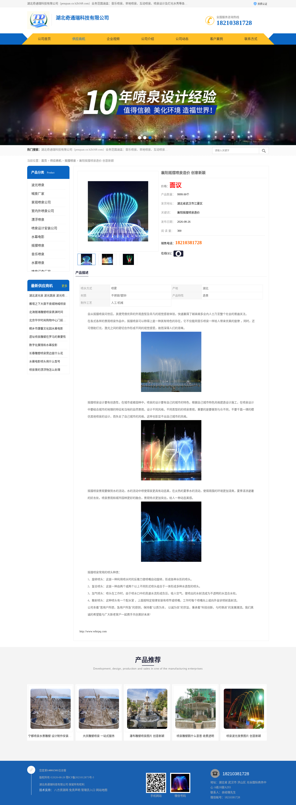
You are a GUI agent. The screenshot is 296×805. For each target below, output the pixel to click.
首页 (44, 160)
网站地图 (101, 790)
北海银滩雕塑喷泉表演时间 (46, 312)
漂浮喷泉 (37, 219)
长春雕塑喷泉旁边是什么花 (46, 353)
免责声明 (74, 790)
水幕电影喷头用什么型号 (44, 361)
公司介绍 (147, 39)
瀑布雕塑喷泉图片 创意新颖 (98, 735)
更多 (64, 285)
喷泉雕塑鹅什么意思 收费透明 (147, 735)
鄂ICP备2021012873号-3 (80, 777)
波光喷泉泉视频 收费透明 (244, 735)
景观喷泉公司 (41, 202)
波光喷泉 (37, 185)
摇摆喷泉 (70, 160)
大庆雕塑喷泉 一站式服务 (50, 735)
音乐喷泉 (37, 254)
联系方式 (250, 39)
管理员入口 (88, 790)
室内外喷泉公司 (42, 211)
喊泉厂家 (37, 193)
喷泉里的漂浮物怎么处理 (44, 369)
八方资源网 (61, 790)
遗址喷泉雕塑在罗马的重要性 (47, 336)
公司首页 (44, 39)
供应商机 (78, 39)
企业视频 (113, 39)
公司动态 (182, 39)
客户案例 (216, 39)
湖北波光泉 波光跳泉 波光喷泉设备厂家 (48, 295)
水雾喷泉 (37, 263)
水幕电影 (37, 237)
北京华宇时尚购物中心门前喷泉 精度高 (48, 320)
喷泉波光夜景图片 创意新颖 (195, 735)
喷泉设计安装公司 (44, 228)
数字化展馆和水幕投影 (43, 345)
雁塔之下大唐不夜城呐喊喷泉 (47, 303)
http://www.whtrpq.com (93, 631)
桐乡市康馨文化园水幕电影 (46, 328)
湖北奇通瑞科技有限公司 (53, 784)
